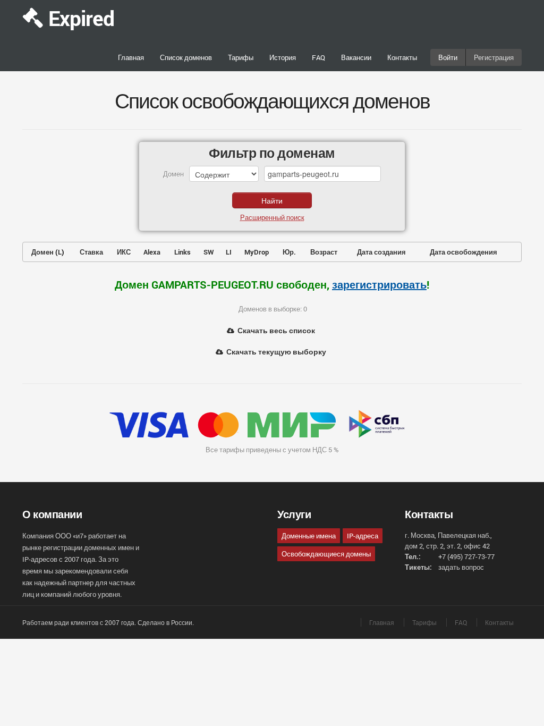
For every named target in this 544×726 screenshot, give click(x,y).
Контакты (402, 57)
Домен (42, 252)
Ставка (91, 252)
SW (208, 252)
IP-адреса (362, 536)
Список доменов (186, 57)
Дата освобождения (463, 252)
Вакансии (356, 57)
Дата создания (381, 252)
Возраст (323, 252)
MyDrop (256, 252)
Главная (131, 57)
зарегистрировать (379, 284)
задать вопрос (461, 567)
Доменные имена (309, 536)
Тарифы (240, 57)
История (282, 57)
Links (182, 252)
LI (229, 252)
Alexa (151, 252)
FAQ (318, 57)
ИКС (124, 252)
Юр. (289, 252)
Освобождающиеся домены (326, 554)
